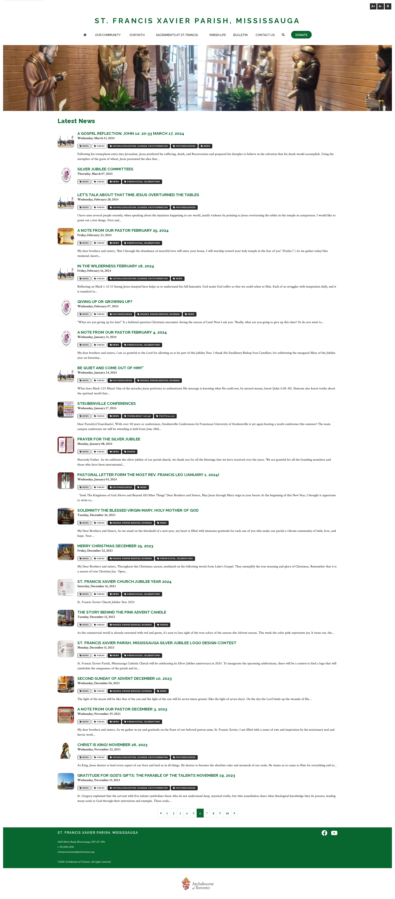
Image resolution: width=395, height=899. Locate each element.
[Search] (283, 35)
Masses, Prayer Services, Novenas (159, 314)
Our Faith (137, 35)
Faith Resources (185, 146)
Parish (100, 146)
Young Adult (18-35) (138, 416)
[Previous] (160, 813)
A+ (373, 6)
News (85, 146)
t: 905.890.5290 (66, 847)
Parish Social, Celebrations (143, 181)
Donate (301, 35)
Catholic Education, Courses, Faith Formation (140, 146)
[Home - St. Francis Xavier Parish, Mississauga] (85, 35)
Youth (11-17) (166, 416)
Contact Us (265, 35)
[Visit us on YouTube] (334, 833)
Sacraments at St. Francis (177, 35)
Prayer (130, 452)
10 (227, 813)
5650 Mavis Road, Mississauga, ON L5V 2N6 (81, 841)
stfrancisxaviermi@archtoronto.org (76, 852)
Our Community (108, 35)
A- (380, 6)
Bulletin (240, 35)
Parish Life (217, 35)
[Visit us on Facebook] (324, 833)
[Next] (234, 813)
